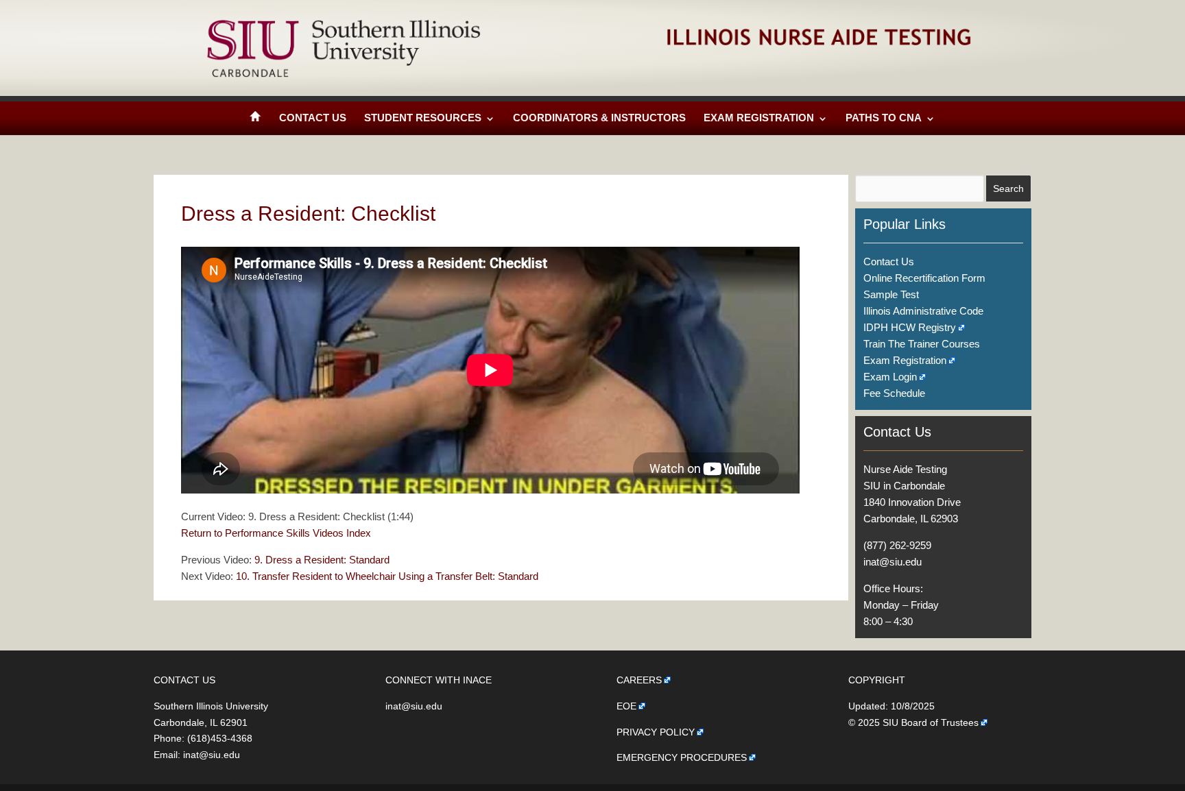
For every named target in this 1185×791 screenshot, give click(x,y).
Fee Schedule (894, 393)
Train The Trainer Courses (921, 344)
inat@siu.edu (892, 562)
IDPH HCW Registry (909, 327)
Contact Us (312, 117)
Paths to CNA (884, 117)
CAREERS (639, 679)
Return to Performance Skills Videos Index (276, 533)
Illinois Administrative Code (923, 311)
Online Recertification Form (924, 278)
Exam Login (890, 376)
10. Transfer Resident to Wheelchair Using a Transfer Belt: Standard (387, 576)
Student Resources (422, 117)
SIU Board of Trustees (931, 722)
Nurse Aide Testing (905, 469)
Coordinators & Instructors (599, 117)
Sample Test (891, 294)
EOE (626, 706)
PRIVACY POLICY (656, 732)
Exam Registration (759, 117)
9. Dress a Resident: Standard (322, 559)
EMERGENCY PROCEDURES (682, 757)
